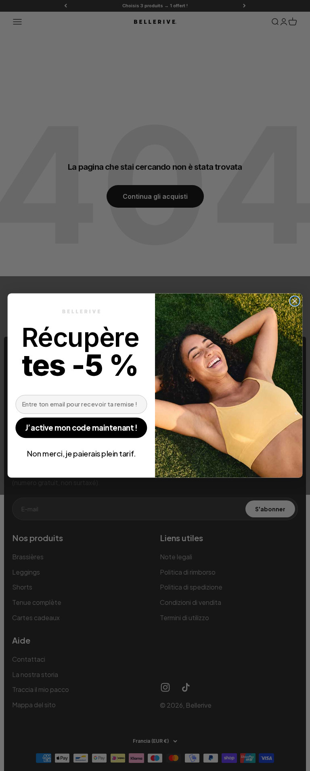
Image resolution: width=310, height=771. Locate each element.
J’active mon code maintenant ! (81, 427)
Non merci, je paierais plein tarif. (81, 453)
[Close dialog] (294, 301)
